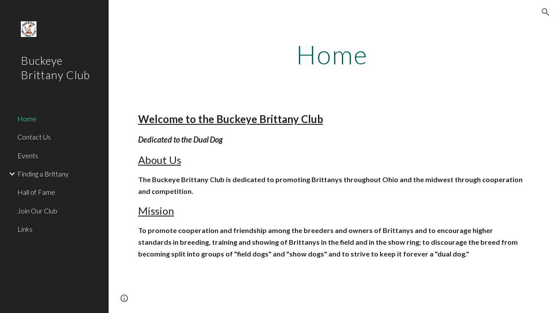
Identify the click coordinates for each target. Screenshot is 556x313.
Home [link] (26, 118)
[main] (332, 54)
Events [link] (27, 155)
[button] (545, 12)
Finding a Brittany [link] (43, 174)
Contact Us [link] (34, 137)
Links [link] (25, 229)
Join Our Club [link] (37, 210)
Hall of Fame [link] (36, 192)
